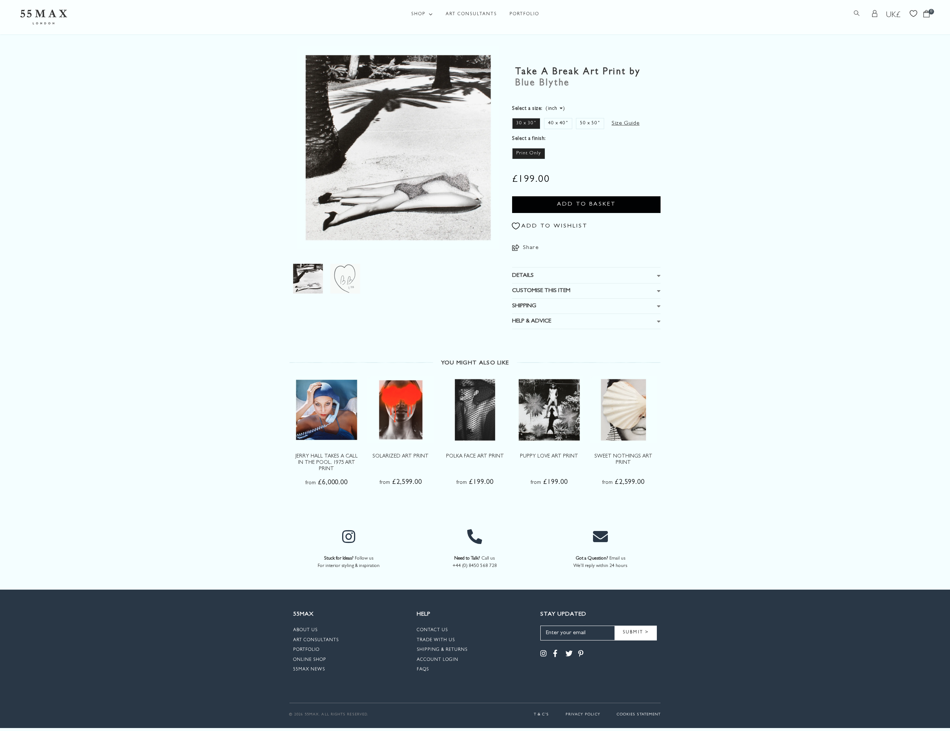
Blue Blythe (542, 83)
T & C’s (541, 715)
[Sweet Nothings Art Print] (623, 410)
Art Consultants (471, 14)
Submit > (636, 632)
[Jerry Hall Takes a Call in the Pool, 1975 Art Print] (326, 410)
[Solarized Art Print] (400, 410)
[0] (926, 16)
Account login (437, 660)
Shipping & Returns (442, 650)
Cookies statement (639, 715)
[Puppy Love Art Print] (549, 410)
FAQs (423, 670)
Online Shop (309, 660)
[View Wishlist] (913, 12)
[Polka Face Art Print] (475, 410)
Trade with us (436, 640)
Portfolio (524, 14)
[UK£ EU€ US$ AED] (893, 15)
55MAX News (309, 670)
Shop (418, 14)
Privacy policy (583, 715)
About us (305, 630)
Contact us (432, 630)
